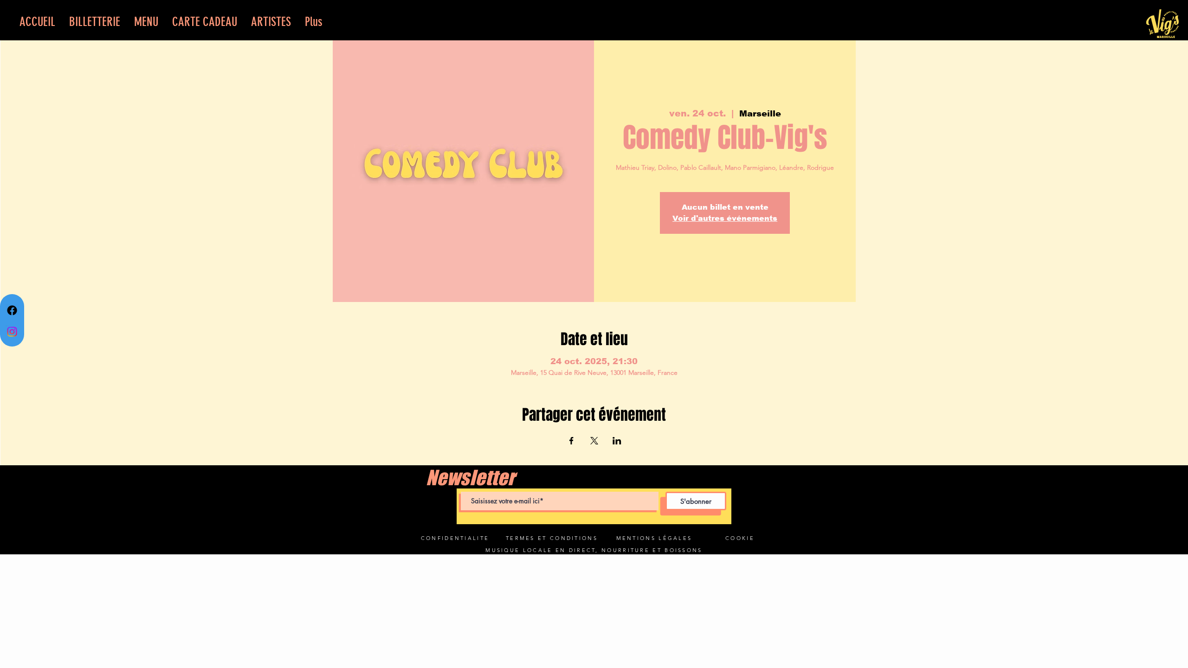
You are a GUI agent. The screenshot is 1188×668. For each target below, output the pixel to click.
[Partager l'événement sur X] (594, 440)
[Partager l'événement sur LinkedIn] (617, 440)
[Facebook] (12, 310)
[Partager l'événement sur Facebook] (571, 440)
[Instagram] (12, 331)
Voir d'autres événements (724, 218)
